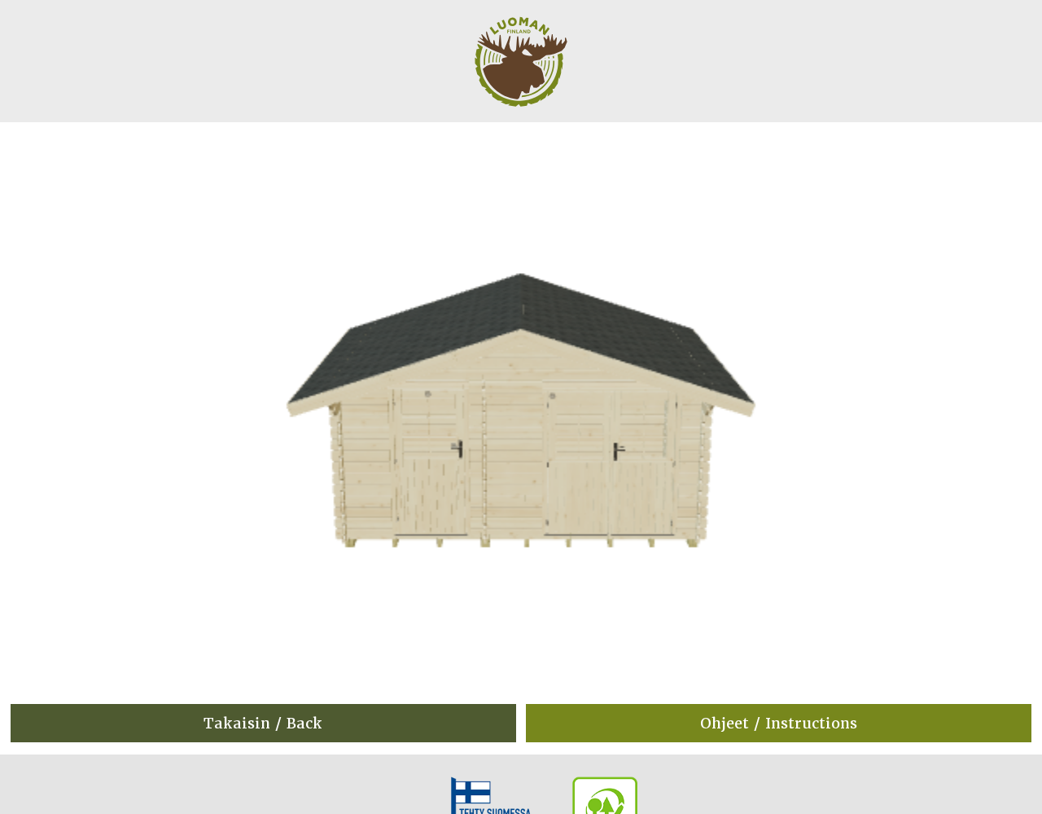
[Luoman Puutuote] (521, 117)
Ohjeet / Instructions (778, 723)
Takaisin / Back (263, 723)
